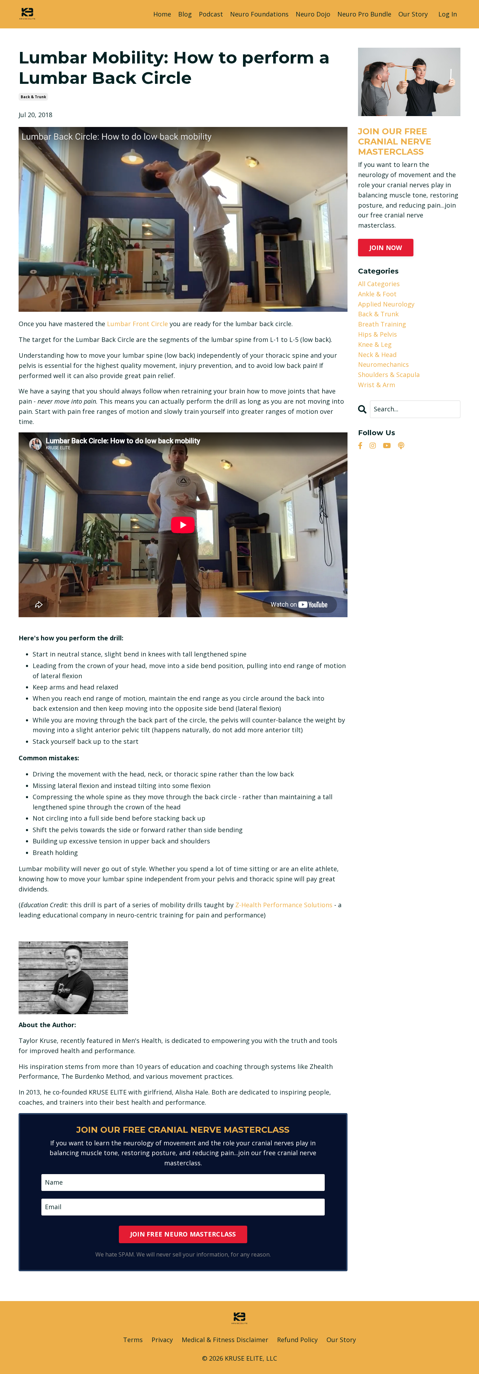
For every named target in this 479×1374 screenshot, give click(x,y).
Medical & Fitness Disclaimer (225, 1339)
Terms (133, 1339)
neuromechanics (383, 364)
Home (162, 14)
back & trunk (33, 96)
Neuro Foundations (259, 14)
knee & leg (375, 344)
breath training (382, 324)
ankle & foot (377, 294)
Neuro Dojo (313, 14)
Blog (185, 14)
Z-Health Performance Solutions (283, 905)
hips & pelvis (377, 334)
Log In (447, 14)
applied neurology (386, 304)
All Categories (379, 283)
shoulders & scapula (389, 374)
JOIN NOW (385, 247)
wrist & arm (376, 384)
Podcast (211, 14)
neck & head (377, 354)
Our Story (413, 14)
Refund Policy (297, 1339)
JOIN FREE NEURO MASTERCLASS (183, 1234)
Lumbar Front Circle (137, 323)
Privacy (162, 1339)
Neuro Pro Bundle (364, 14)
